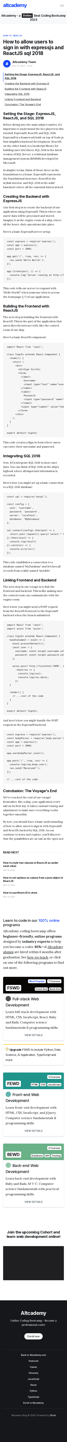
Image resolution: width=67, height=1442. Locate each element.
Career (33, 1367)
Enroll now (33, 1336)
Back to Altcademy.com (33, 1355)
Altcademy (8, 15)
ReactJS (17, 35)
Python (33, 1390)
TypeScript (33, 1397)
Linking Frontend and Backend (23, 99)
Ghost (53, 1415)
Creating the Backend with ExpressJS (27, 83)
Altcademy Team (24, 62)
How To (7, 35)
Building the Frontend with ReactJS (25, 88)
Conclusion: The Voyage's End (23, 104)
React (33, 1385)
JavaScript (33, 1379)
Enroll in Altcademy (33, 1402)
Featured (33, 1361)
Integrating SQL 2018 (17, 94)
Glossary (33, 1373)
